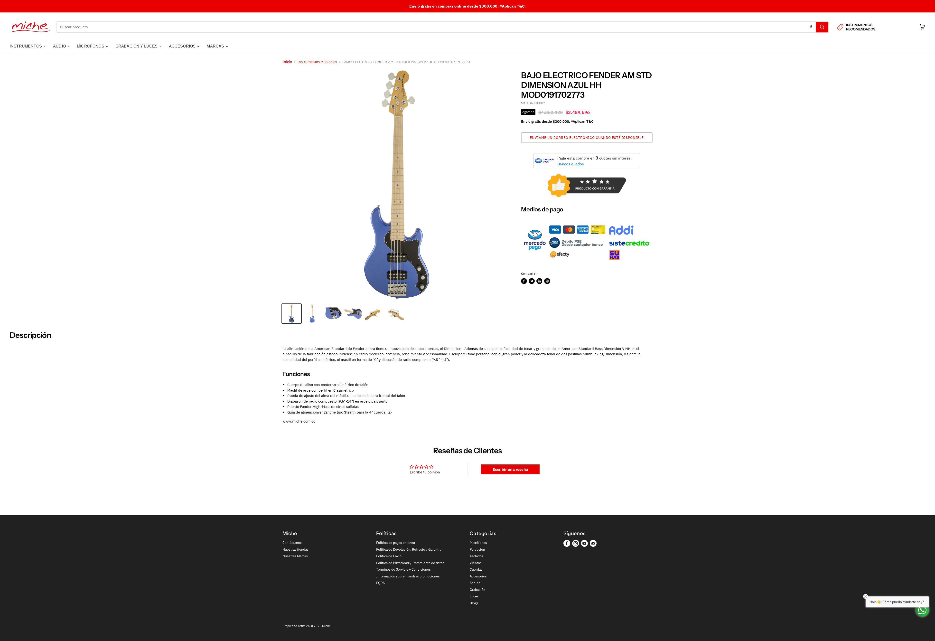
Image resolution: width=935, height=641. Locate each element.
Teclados (476, 556)
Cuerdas (476, 569)
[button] (587, 137)
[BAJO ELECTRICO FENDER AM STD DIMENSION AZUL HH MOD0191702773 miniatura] (291, 313)
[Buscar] (822, 27)
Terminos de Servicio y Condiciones (403, 569)
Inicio (287, 62)
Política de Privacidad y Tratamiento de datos (410, 563)
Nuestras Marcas (295, 556)
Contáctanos (292, 542)
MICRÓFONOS (91, 46)
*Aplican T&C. (513, 6)
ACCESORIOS (183, 46)
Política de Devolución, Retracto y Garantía (408, 549)
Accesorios (478, 576)
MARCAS (216, 46)
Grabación (477, 589)
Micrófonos (478, 542)
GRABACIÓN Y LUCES (137, 46)
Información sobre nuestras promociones (408, 576)
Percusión (477, 549)
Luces (474, 596)
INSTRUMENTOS (26, 46)
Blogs (474, 603)
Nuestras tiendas (295, 549)
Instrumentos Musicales (317, 62)
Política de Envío (389, 556)
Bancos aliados (570, 163)
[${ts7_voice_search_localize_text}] (811, 27)
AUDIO (60, 46)
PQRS (380, 583)
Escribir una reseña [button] (510, 469)
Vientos (476, 563)
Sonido (475, 583)
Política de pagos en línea (395, 542)
